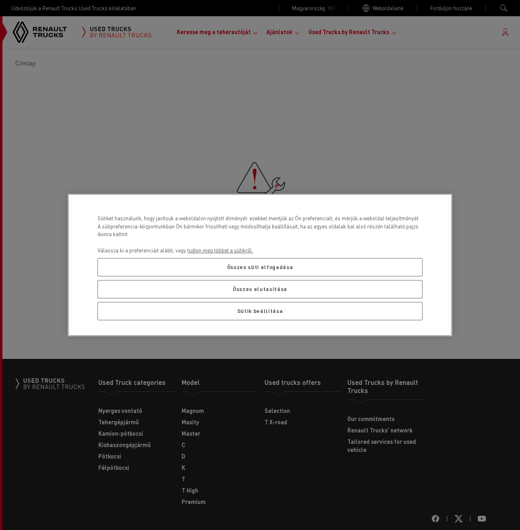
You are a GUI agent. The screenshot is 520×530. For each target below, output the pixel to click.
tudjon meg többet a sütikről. (220, 250)
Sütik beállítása (260, 310)
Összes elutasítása (260, 288)
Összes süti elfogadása (260, 266)
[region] (260, 265)
